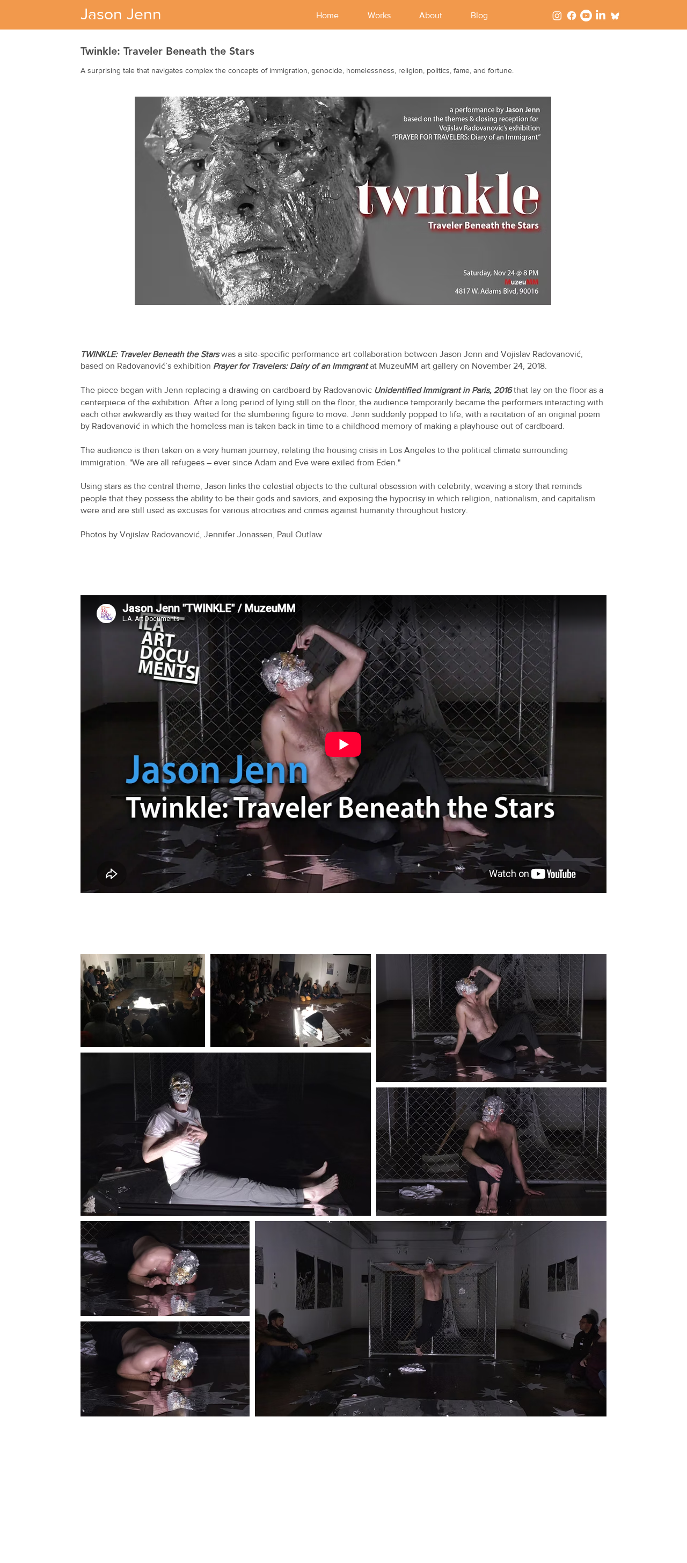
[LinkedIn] (600, 15)
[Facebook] (572, 15)
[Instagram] (557, 15)
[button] (385, 15)
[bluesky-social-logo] (615, 15)
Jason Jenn (121, 14)
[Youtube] (586, 15)
